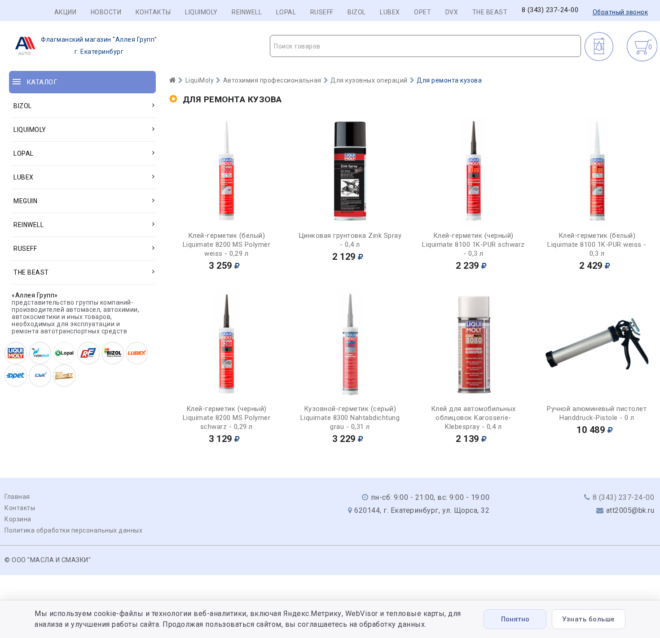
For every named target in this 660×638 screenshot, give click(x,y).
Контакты (153, 12)
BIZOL (357, 12)
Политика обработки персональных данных (73, 530)
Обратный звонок (620, 12)
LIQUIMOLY (201, 12)
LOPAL (286, 12)
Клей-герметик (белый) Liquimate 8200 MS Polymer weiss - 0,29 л (227, 245)
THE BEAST (490, 12)
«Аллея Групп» (35, 295)
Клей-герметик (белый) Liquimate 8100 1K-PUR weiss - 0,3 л (597, 245)
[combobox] (425, 46)
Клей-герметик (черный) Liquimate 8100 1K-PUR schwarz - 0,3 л (473, 245)
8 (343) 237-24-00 (550, 10)
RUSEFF (322, 12)
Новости (106, 12)
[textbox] (425, 46)
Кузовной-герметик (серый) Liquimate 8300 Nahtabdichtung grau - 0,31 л (350, 418)
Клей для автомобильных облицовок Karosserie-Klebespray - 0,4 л (473, 418)
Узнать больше (588, 619)
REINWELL (247, 12)
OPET (422, 12)
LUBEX (390, 12)
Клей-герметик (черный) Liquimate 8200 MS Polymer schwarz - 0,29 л (227, 418)
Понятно (515, 619)
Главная (17, 496)
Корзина (17, 519)
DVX (451, 12)
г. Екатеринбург (99, 45)
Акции (65, 12)
